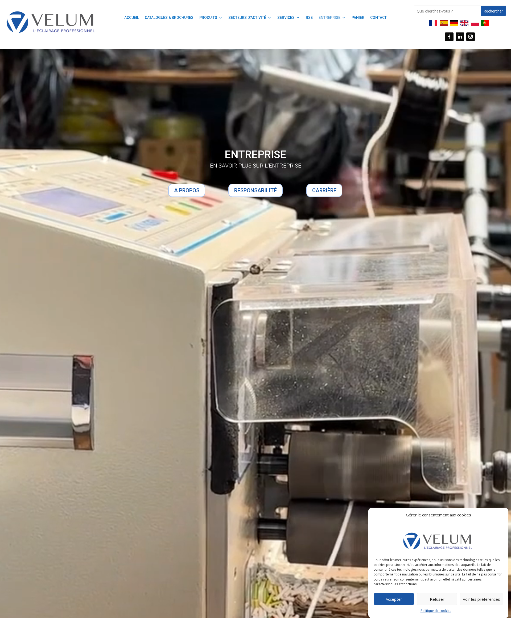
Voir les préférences (481, 599)
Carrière (324, 190)
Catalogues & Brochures (169, 18)
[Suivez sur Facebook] (449, 36)
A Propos (186, 190)
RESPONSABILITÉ (255, 190)
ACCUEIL (131, 18)
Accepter (394, 599)
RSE (309, 18)
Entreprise (329, 18)
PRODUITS (208, 18)
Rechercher (493, 11)
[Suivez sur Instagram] (470, 36)
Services (286, 18)
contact (378, 18)
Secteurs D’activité (247, 18)
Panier (358, 18)
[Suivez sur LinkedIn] (460, 36)
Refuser (437, 599)
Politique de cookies (436, 611)
